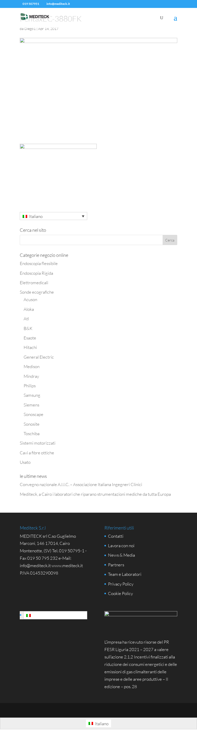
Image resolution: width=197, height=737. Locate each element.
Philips (30, 385)
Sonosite (32, 424)
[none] (53, 216)
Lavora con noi (121, 545)
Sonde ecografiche (37, 292)
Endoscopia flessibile (39, 263)
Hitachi (30, 347)
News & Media (121, 555)
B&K (28, 328)
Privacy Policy (120, 584)
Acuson (30, 299)
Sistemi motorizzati (37, 443)
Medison (32, 366)
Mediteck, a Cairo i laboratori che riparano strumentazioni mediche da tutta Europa (95, 494)
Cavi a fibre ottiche (37, 452)
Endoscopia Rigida (36, 273)
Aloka (29, 309)
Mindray (31, 376)
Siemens (31, 405)
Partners (116, 564)
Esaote (30, 337)
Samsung (32, 395)
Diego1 (30, 28)
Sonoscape (33, 414)
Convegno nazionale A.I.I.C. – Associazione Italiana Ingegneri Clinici (81, 484)
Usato (25, 462)
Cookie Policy (120, 593)
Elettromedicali (34, 282)
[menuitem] (53, 216)
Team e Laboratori (124, 574)
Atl (26, 318)
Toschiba (32, 433)
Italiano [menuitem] (36, 216)
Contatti (115, 536)
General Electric (39, 357)
